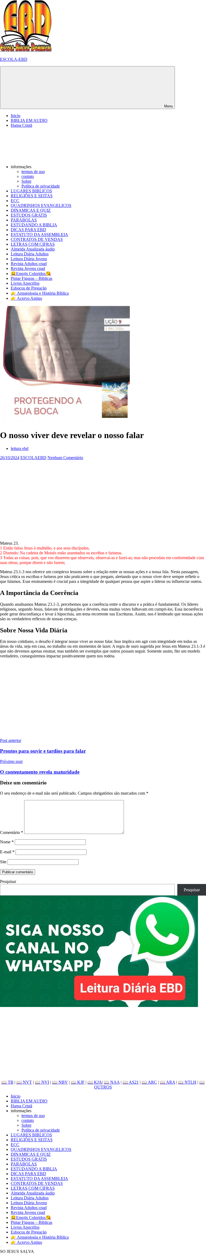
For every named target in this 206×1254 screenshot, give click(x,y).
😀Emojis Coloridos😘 (31, 273)
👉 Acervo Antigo (26, 298)
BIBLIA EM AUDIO (29, 120)
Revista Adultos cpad (29, 263)
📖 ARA (167, 1082)
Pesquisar (8, 881)
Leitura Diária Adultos (30, 254)
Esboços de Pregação (29, 288)
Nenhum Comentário (65, 457)
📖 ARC (149, 1082)
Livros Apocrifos (25, 283)
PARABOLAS (24, 220)
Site (3, 862)
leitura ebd (19, 448)
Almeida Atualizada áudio (33, 249)
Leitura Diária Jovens (29, 258)
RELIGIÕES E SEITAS (32, 195)
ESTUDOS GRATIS (29, 215)
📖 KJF (77, 1082)
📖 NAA (112, 1082)
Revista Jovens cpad (28, 268)
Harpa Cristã (21, 125)
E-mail (7, 852)
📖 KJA (94, 1082)
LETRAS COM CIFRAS (33, 244)
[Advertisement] (103, 498)
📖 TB (7, 1082)
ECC (15, 200)
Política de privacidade (40, 186)
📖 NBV (60, 1082)
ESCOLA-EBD (13, 59)
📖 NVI (42, 1082)
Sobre (26, 181)
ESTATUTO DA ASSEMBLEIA (39, 234)
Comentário (11, 832)
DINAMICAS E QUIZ (31, 210)
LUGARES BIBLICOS (31, 191)
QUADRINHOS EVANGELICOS (41, 205)
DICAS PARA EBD (28, 229)
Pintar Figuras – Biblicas (31, 278)
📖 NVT (24, 1082)
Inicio (15, 115)
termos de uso (33, 171)
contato (27, 176)
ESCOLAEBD (33, 457)
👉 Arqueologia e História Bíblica (40, 293)
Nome (7, 842)
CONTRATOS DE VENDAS (37, 239)
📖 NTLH (187, 1082)
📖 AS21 (131, 1082)
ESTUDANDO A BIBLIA (34, 225)
